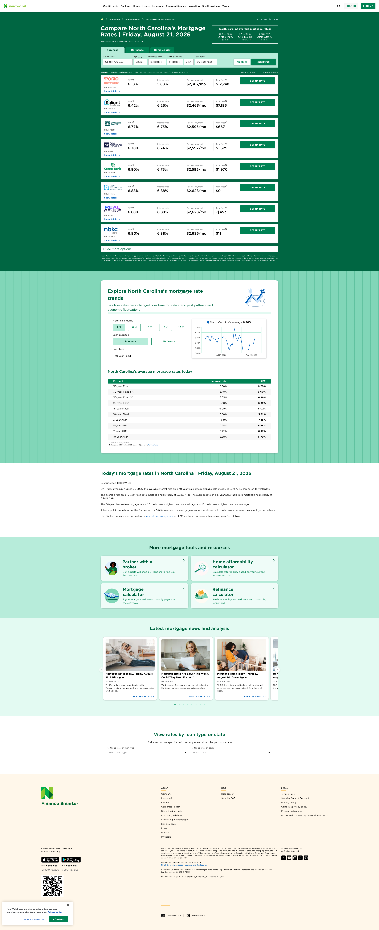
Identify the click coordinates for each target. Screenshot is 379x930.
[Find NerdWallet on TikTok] (306, 857)
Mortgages (115, 19)
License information (248, 72)
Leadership (167, 798)
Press (164, 828)
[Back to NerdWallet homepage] (102, 19)
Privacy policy (288, 802)
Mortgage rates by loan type (120, 748)
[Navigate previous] (101, 669)
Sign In (351, 6)
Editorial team (168, 824)
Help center (227, 794)
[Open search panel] (338, 6)
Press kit (165, 832)
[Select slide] (175, 704)
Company (166, 794)
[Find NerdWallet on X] (283, 857)
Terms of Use (153, 445)
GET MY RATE (257, 81)
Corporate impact (170, 807)
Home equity (162, 50)
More (240, 62)
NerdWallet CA (198, 915)
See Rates (263, 62)
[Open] (185, 752)
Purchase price (155, 57)
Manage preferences (34, 919)
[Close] (68, 905)
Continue (58, 919)
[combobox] (118, 62)
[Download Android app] (71, 860)
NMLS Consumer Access (172, 865)
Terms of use (288, 794)
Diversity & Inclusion (172, 811)
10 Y (181, 327)
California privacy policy (294, 807)
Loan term (200, 57)
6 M (134, 327)
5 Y (165, 327)
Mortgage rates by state (202, 748)
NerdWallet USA (174, 915)
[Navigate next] (277, 669)
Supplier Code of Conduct (295, 798)
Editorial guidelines (171, 815)
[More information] (133, 80)
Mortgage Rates (133, 19)
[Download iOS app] (50, 860)
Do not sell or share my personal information (305, 815)
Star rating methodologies (175, 819)
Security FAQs (229, 798)
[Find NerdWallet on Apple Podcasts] (300, 857)
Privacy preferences (291, 811)
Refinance (137, 50)
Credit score (109, 57)
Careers (165, 802)
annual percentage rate (159, 516)
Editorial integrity (270, 72)
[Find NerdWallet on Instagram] (295, 857)
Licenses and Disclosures (196, 865)
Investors (166, 837)
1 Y (150, 327)
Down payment (174, 57)
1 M (119, 327)
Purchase (112, 50)
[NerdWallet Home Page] (15, 6)
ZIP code (138, 57)
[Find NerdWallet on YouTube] (289, 857)
